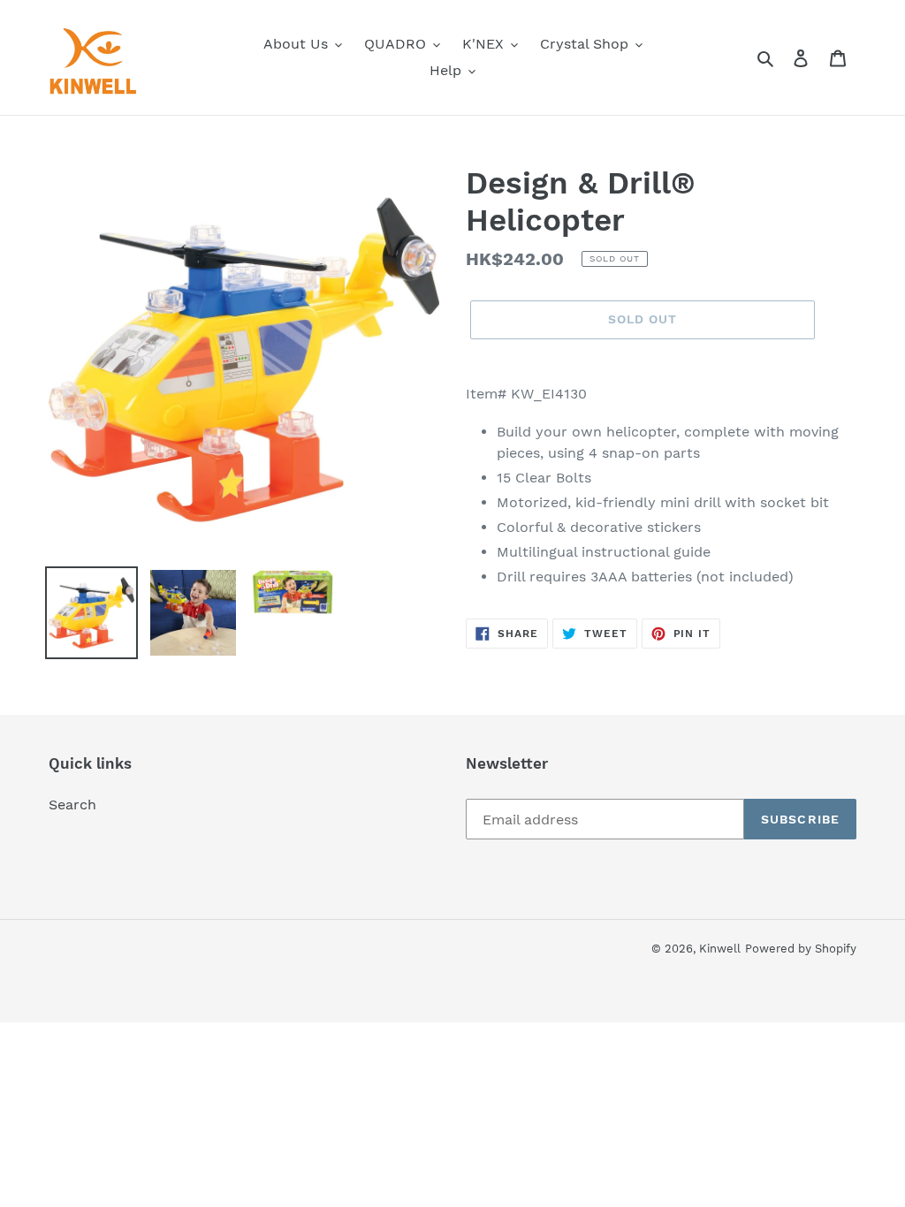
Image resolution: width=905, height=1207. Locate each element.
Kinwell (720, 948)
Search (72, 804)
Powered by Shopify (800, 948)
